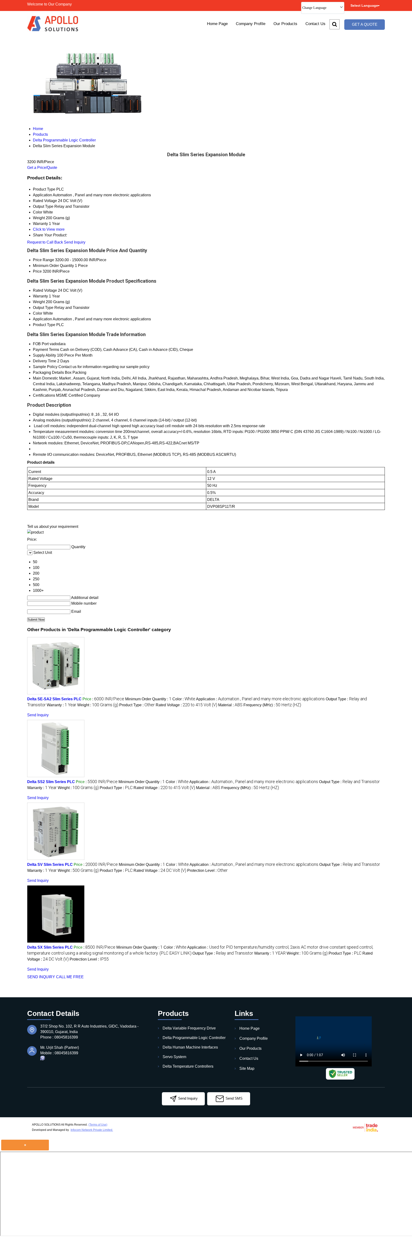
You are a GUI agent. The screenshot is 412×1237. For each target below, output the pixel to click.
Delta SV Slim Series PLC (50, 865)
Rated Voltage (45, 290)
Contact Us (315, 23)
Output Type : (349, 782)
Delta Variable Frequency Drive (189, 1028)
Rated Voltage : (186, 705)
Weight (39, 302)
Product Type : (137, 705)
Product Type (44, 325)
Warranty (40, 296)
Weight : (97, 705)
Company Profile (250, 23)
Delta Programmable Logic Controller (194, 1038)
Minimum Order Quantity (53, 266)
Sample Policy (45, 367)
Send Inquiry (74, 242)
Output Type (43, 308)
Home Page (217, 23)
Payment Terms (46, 350)
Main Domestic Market (52, 378)
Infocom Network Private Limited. (92, 1130)
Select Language (364, 5)
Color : (183, 699)
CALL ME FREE (70, 977)
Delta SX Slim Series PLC (50, 947)
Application (42, 319)
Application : (260, 699)
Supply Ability (44, 355)
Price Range (43, 260)
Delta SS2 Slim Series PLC (51, 782)
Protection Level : (207, 870)
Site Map (246, 1068)
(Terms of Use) (97, 1124)
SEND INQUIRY (41, 977)
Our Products (285, 23)
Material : (230, 705)
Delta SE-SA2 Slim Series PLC (54, 699)
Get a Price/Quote (42, 168)
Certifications (44, 395)
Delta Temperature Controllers (188, 1066)
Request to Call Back (45, 242)
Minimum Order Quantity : (148, 699)
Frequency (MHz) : (272, 705)
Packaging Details (48, 372)
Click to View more (49, 229)
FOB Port (41, 344)
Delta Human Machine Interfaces (190, 1047)
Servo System (174, 1057)
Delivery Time (44, 361)
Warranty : (61, 705)
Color (37, 313)
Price (37, 271)
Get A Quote (364, 24)
